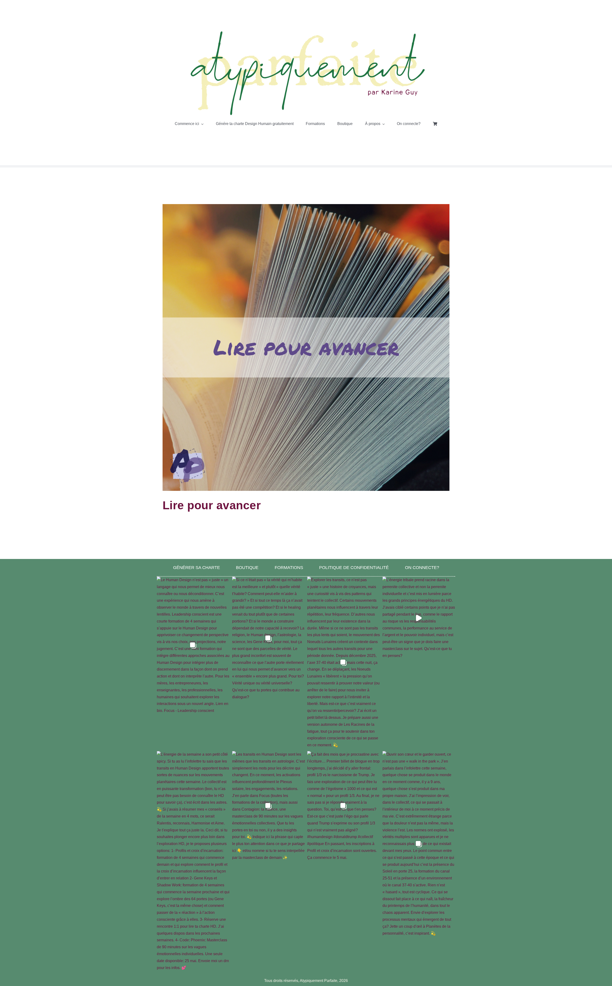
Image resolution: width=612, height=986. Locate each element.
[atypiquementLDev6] (306, 32)
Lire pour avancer (212, 505)
